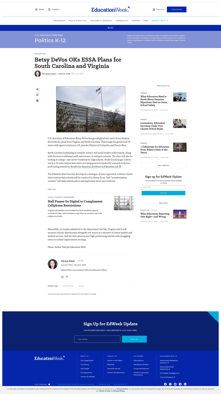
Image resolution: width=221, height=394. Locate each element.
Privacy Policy (120, 384)
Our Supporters (86, 372)
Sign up (134, 339)
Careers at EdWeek (88, 377)
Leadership (59, 21)
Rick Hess (144, 221)
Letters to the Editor (114, 360)
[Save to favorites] (37, 95)
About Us (84, 356)
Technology (121, 21)
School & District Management (61, 197)
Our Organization (87, 360)
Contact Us (112, 356)
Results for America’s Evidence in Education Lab (95, 166)
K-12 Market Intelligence (169, 373)
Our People (85, 368)
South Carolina (67, 286)
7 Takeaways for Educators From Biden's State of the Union (154, 149)
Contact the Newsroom (116, 372)
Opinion (136, 21)
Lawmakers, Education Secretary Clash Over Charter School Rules (152, 126)
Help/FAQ (110, 364)
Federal (143, 93)
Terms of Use (104, 384)
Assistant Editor (67, 265)
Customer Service (113, 368)
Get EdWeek (138, 356)
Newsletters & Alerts (141, 364)
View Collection (163, 165)
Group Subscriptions (141, 368)
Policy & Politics (78, 21)
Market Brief (159, 21)
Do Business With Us (168, 356)
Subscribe (176, 9)
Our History (85, 364)
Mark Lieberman (146, 134)
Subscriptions (139, 360)
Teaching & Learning (101, 21)
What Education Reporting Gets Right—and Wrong (154, 215)
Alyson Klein (50, 74)
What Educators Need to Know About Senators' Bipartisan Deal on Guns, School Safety (153, 101)
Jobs (145, 21)
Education (40, 54)
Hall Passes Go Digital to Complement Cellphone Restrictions (75, 203)
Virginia (81, 286)
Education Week (80, 265)
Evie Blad (143, 110)
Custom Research (167, 377)
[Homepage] (110, 9)
